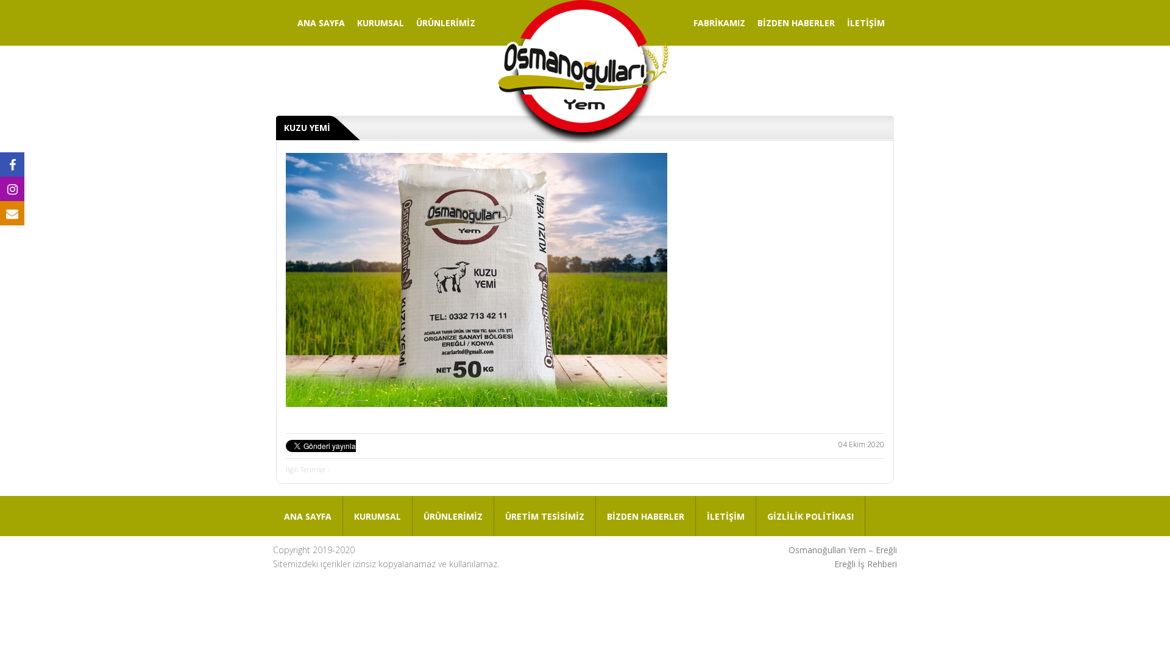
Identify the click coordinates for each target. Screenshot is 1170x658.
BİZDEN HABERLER (796, 23)
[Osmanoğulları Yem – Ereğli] (583, 73)
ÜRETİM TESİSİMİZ (544, 516)
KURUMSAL (380, 23)
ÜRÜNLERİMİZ (445, 23)
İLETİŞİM (866, 23)
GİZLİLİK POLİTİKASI (810, 516)
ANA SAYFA (321, 23)
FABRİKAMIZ (719, 23)
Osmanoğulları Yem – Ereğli (843, 550)
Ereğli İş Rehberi (865, 564)
